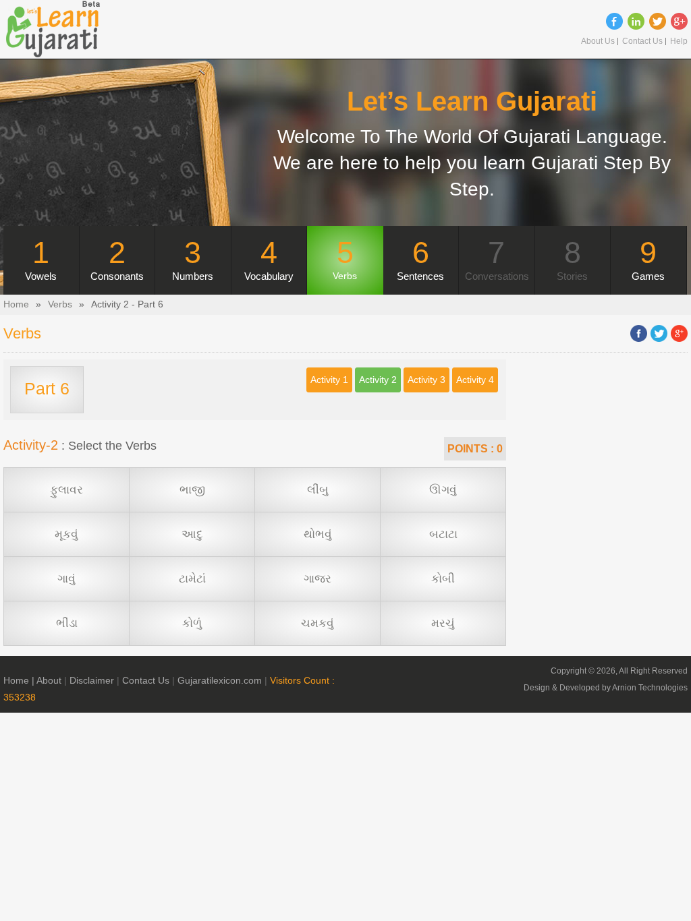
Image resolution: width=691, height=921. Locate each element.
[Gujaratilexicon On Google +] (679, 21)
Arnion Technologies (650, 687)
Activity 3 (426, 380)
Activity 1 (329, 380)
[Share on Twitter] (659, 333)
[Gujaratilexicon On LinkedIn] (636, 21)
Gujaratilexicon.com (219, 681)
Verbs (60, 304)
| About (46, 681)
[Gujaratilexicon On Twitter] (657, 21)
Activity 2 (378, 380)
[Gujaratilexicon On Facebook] (614, 21)
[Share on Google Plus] (679, 333)
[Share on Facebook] (638, 333)
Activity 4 (475, 380)
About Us (598, 41)
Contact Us (642, 41)
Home (16, 304)
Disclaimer (92, 681)
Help (679, 41)
